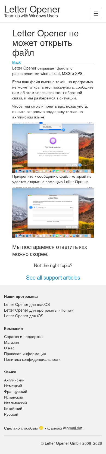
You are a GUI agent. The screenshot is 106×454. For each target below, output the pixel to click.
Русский (11, 414)
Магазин (11, 342)
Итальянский (15, 402)
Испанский (13, 397)
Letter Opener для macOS (27, 304)
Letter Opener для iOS (23, 315)
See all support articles (53, 277)
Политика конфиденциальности (32, 359)
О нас (9, 347)
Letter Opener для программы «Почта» (38, 310)
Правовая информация (25, 353)
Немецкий (13, 385)
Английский (14, 380)
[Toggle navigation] (96, 13)
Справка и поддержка (23, 336)
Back (16, 62)
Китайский (13, 408)
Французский (15, 391)
